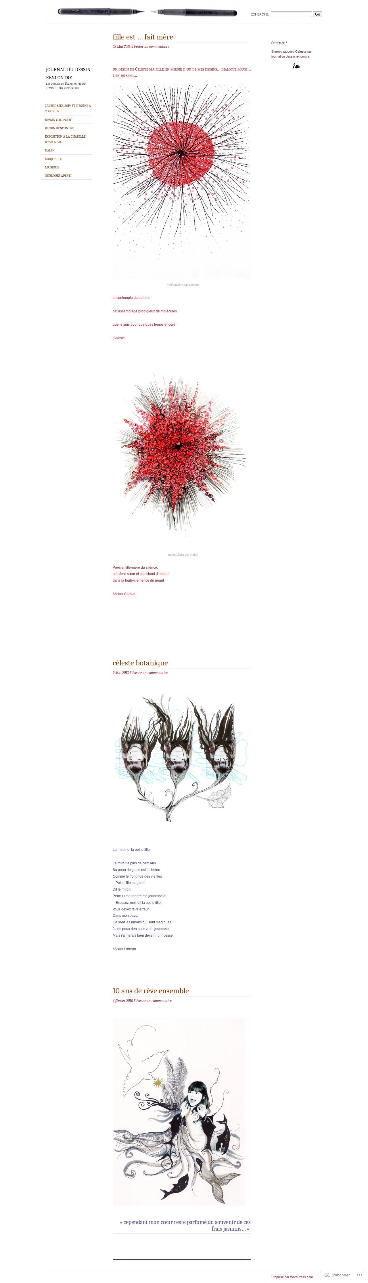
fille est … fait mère (143, 37)
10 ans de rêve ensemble (151, 990)
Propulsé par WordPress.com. (292, 1277)
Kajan (50, 150)
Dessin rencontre (59, 128)
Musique (52, 167)
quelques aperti (58, 176)
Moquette (53, 159)
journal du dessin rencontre (68, 73)
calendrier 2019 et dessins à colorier (68, 108)
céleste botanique (140, 662)
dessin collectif (58, 120)
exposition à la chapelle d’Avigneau (65, 139)
